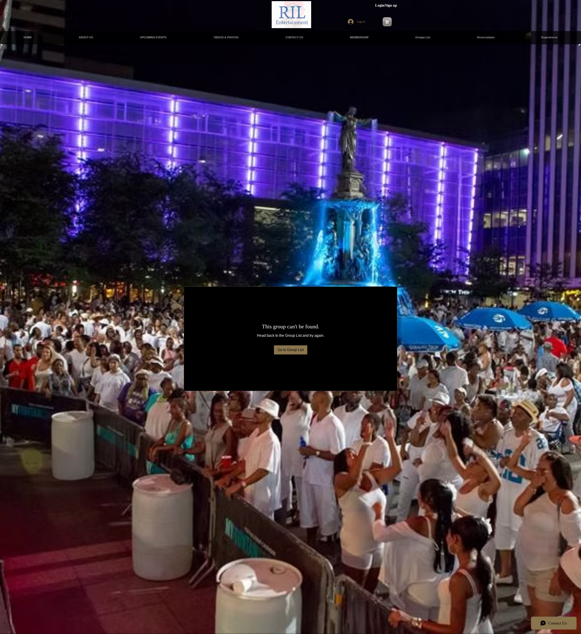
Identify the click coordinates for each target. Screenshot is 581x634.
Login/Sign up (386, 5)
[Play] (387, 21)
